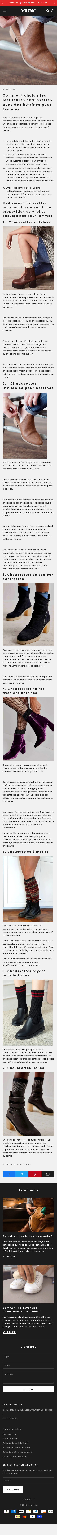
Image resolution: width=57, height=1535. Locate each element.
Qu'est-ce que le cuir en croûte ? (28, 1236)
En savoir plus (9, 1256)
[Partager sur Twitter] (22, 1174)
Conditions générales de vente (18, 1452)
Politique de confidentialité (16, 1443)
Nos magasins (9, 1434)
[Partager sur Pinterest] (35, 1174)
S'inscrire (13, 1489)
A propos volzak (10, 1438)
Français (27, 1499)
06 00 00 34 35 (10, 1418)
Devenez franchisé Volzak (15, 1456)
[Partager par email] (48, 1174)
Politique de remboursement (17, 1447)
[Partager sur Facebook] (9, 1174)
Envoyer (28, 1389)
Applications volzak (12, 1429)
